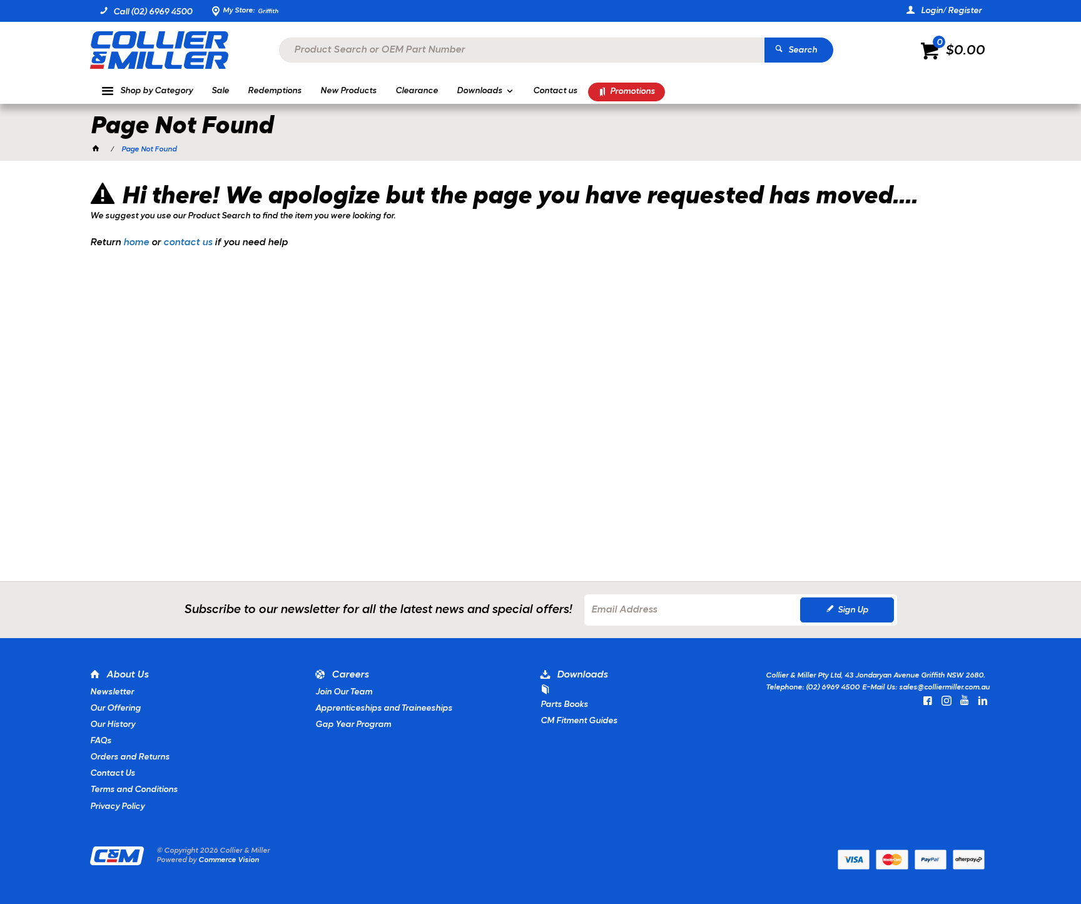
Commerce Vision (228, 860)
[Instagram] (946, 701)
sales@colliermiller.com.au (944, 687)
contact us (187, 243)
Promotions (632, 91)
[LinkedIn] (983, 701)
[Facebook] (928, 701)
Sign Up (853, 610)
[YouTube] (964, 701)
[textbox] (521, 50)
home (136, 243)
